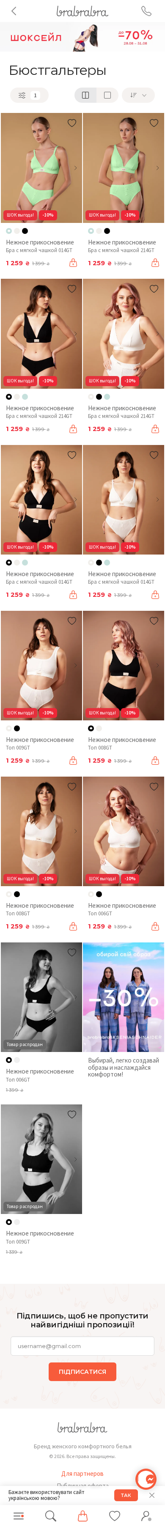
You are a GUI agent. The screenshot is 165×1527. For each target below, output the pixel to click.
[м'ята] (25, 397)
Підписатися (82, 1372)
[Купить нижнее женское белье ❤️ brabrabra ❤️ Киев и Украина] (82, 10)
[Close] (152, 1495)
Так (126, 1495)
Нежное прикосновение (40, 242)
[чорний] (25, 231)
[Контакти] (146, 11)
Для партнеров (82, 1473)
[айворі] (17, 231)
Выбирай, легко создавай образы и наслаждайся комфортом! (123, 1067)
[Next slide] (75, 168)
